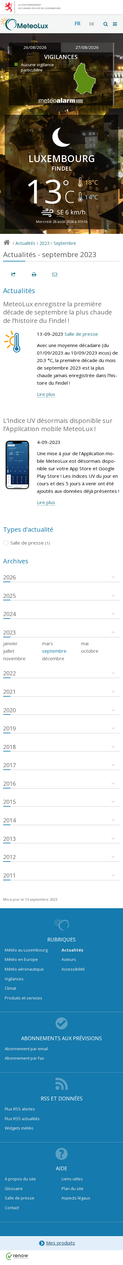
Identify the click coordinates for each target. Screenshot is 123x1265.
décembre (53, 658)
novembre (14, 658)
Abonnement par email (26, 1049)
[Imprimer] (34, 274)
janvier (10, 643)
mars (47, 643)
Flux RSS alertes (20, 1109)
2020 (9, 710)
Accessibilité (73, 969)
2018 (9, 747)
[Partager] (13, 274)
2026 (9, 577)
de (91, 24)
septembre (54, 651)
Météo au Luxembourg (26, 950)
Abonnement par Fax (24, 1058)
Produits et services (23, 998)
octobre (89, 651)
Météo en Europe (21, 959)
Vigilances (14, 979)
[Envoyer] (55, 274)
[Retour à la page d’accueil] (24, 27)
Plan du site (73, 1188)
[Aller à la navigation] (115, 24)
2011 (9, 875)
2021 (9, 691)
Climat (10, 988)
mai (85, 643)
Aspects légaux (76, 1198)
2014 (9, 820)
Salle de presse (81, 334)
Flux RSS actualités (22, 1118)
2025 (9, 595)
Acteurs (69, 959)
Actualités (25, 243)
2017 (9, 765)
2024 (9, 614)
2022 (9, 673)
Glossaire (14, 1188)
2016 (9, 783)
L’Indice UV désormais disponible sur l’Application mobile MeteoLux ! (58, 424)
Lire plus (46, 394)
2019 (9, 728)
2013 (9, 838)
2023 (44, 243)
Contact (12, 1207)
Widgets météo (19, 1128)
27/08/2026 (87, 47)
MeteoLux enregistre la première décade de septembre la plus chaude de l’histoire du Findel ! (57, 312)
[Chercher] (106, 24)
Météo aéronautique (24, 969)
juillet (9, 651)
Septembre (65, 243)
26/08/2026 (35, 47)
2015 (9, 801)
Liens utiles (72, 1179)
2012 (9, 857)
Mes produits (60, 1243)
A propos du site (20, 1179)
